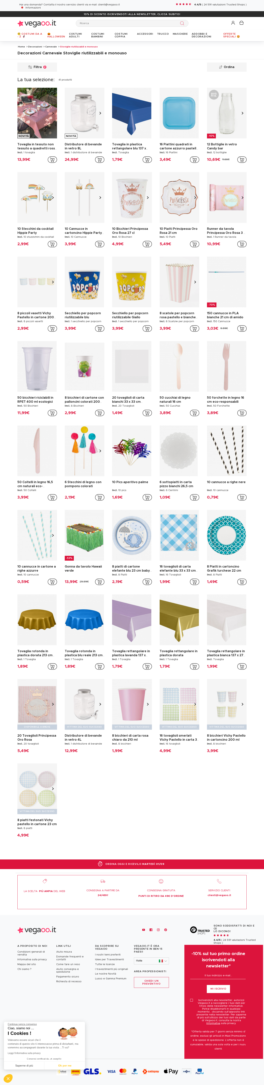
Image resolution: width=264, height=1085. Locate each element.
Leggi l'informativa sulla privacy (24, 1053)
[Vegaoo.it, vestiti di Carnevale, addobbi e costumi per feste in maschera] (36, 23)
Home (21, 46)
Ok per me (65, 1065)
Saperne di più (24, 1065)
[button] (233, 23)
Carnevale (51, 46)
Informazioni (33, 8)
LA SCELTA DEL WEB (44, 891)
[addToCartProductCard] (52, 159)
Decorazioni (35, 46)
